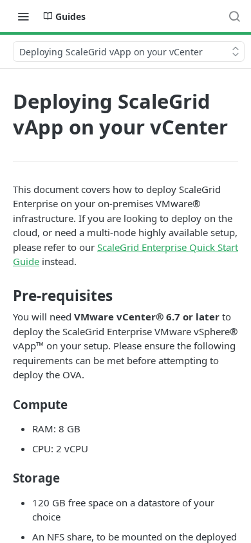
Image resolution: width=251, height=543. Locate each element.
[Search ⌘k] (234, 16)
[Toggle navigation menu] (23, 16)
